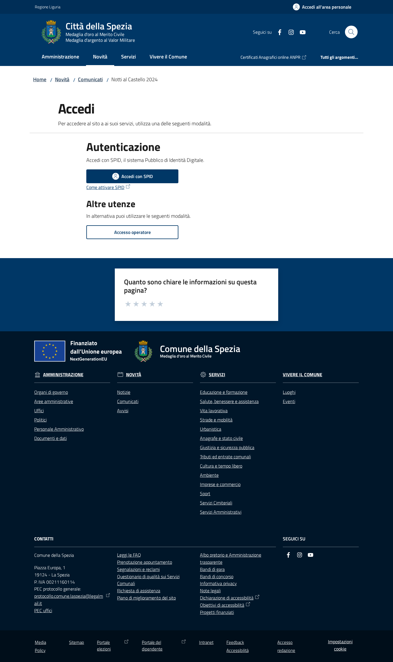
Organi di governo (51, 392)
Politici (40, 419)
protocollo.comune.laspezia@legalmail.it (68, 600)
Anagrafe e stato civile (221, 438)
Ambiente (209, 475)
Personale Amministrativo (59, 428)
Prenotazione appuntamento (144, 562)
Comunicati (90, 79)
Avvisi (122, 410)
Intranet (206, 642)
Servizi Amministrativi (220, 511)
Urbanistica (210, 428)
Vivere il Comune (302, 374)
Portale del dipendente (152, 645)
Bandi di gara (212, 569)
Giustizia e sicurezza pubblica (227, 447)
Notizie (123, 392)
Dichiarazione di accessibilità (226, 597)
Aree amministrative (53, 401)
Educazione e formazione (223, 392)
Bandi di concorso (216, 576)
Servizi (217, 374)
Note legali (210, 590)
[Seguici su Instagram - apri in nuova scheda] (289, 31)
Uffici (39, 410)
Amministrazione (63, 374)
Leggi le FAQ (129, 554)
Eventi (289, 401)
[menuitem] (60, 57)
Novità (62, 79)
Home (39, 79)
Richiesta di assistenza (138, 590)
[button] (351, 32)
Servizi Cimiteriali (216, 502)
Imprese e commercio (220, 484)
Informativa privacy (218, 583)
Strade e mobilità (216, 419)
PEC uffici (43, 610)
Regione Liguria (47, 7)
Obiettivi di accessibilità (222, 605)
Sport (205, 493)
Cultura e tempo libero (221, 465)
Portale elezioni (104, 645)
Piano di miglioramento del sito (146, 597)
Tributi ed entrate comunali (225, 456)
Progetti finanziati (217, 612)
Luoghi (289, 392)
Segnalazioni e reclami (138, 569)
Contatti (44, 539)
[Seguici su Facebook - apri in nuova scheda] (277, 31)
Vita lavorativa (214, 410)
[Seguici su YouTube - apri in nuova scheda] (300, 31)
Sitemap (76, 642)
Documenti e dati (50, 438)
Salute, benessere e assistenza (229, 401)
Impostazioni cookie (340, 645)
